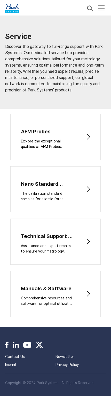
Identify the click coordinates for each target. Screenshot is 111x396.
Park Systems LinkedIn (16, 345)
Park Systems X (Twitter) (39, 345)
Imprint (11, 365)
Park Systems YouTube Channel (27, 345)
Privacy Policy (67, 365)
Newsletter (65, 357)
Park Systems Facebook (7, 345)
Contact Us (15, 357)
